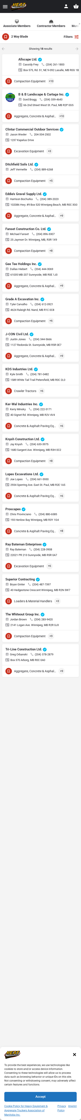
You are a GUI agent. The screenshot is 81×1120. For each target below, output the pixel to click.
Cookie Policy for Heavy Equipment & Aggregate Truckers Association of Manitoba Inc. (26, 1110)
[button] (74, 1054)
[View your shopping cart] (76, 6)
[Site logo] (19, 6)
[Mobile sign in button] (66, 6)
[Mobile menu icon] (5, 6)
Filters (68, 36)
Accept (40, 1097)
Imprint (72, 1106)
